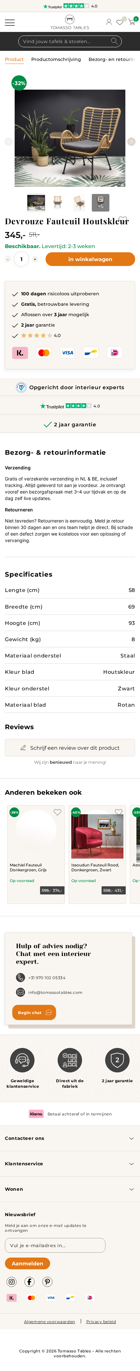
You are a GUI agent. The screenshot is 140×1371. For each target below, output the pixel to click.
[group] (70, 138)
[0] (131, 22)
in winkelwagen (90, 259)
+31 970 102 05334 (46, 977)
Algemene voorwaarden (49, 1321)
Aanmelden (27, 1263)
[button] (131, 142)
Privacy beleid (101, 1321)
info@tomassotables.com (55, 992)
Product (14, 59)
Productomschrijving (56, 59)
